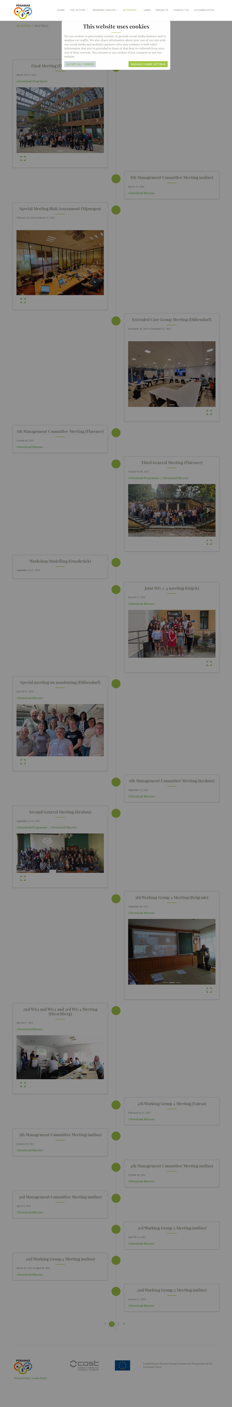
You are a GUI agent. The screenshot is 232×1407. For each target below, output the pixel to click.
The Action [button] (78, 10)
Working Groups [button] (104, 10)
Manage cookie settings (148, 64)
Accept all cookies (80, 64)
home (61, 10)
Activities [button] (130, 10)
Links (147, 10)
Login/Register (204, 10)
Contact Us (181, 10)
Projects (162, 10)
